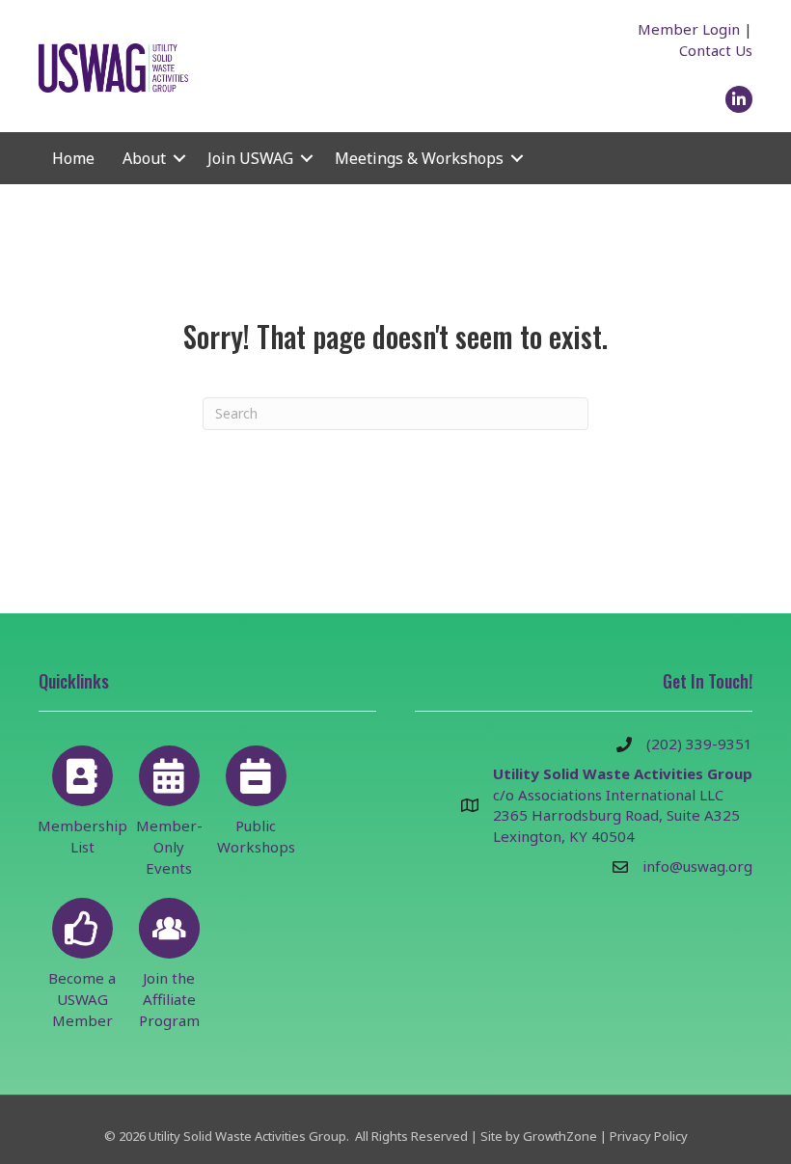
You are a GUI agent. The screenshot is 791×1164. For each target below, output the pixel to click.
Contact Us (715, 50)
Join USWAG (250, 158)
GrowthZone (560, 1136)
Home (73, 158)
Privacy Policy (649, 1136)
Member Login (689, 29)
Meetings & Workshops (419, 158)
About (144, 158)
